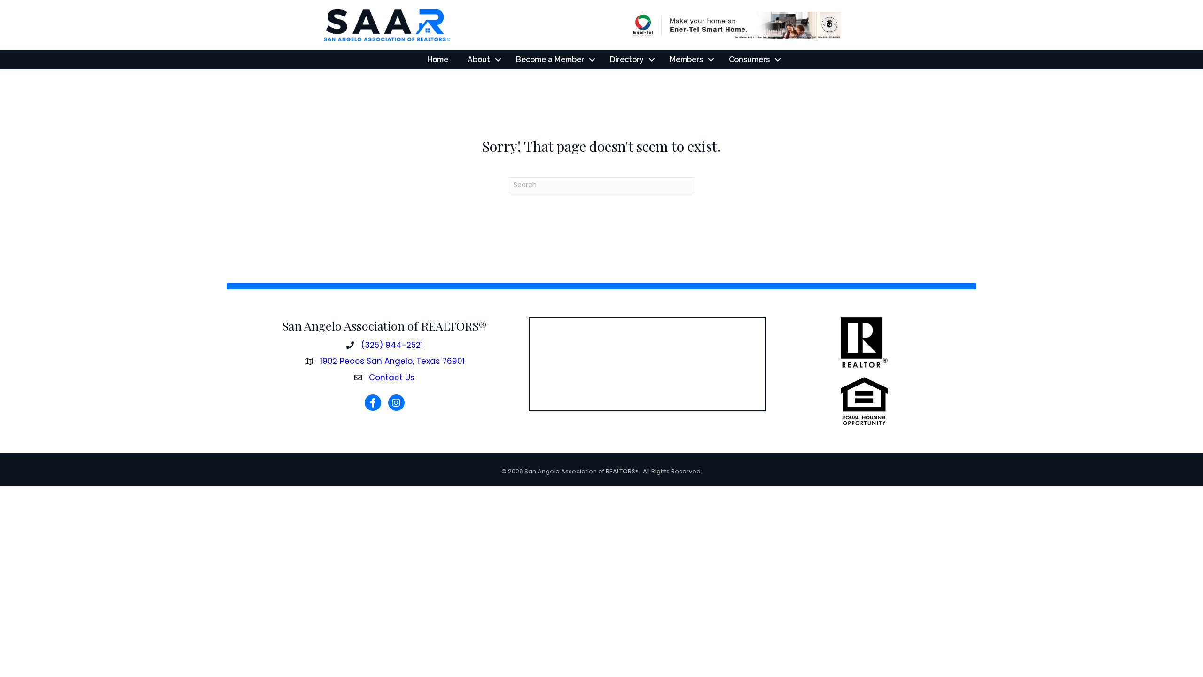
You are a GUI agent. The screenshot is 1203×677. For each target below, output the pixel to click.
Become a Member (550, 59)
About (479, 59)
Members (686, 59)
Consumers (749, 59)
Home (437, 59)
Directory (627, 59)
